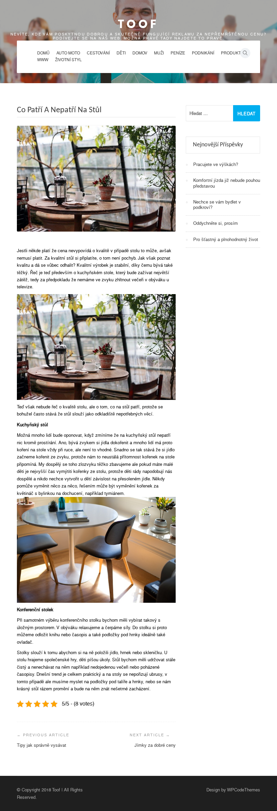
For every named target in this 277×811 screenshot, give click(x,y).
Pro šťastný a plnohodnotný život (225, 239)
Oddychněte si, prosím (215, 223)
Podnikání (203, 53)
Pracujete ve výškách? (215, 164)
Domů (43, 53)
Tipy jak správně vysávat (41, 745)
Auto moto (68, 53)
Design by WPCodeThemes (233, 789)
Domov (139, 53)
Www (42, 59)
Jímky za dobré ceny (155, 745)
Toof (138, 24)
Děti (121, 53)
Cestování (98, 53)
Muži (159, 53)
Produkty (232, 53)
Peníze (178, 53)
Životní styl (68, 59)
